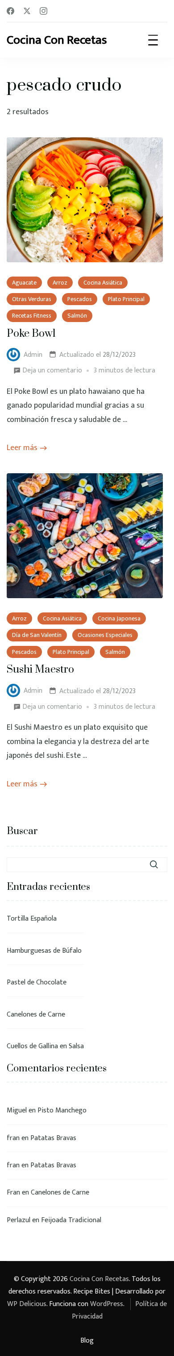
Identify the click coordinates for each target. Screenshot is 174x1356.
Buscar (22, 831)
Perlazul (18, 1220)
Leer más (22, 448)
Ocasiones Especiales (105, 635)
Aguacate (24, 282)
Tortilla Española (32, 919)
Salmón (77, 315)
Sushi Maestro (40, 669)
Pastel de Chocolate (36, 982)
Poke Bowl (31, 333)
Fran (13, 1192)
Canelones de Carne (36, 1015)
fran (13, 1138)
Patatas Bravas (53, 1138)
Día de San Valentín (37, 635)
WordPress (106, 1304)
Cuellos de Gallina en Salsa (45, 1046)
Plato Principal (126, 299)
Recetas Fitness (31, 315)
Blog (87, 1341)
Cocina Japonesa (119, 618)
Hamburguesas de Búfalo (44, 951)
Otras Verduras (31, 299)
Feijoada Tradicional (71, 1220)
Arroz (60, 282)
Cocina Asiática (102, 282)
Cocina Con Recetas (57, 40)
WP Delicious (26, 1304)
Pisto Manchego (62, 1110)
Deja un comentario (52, 370)
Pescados (79, 299)
